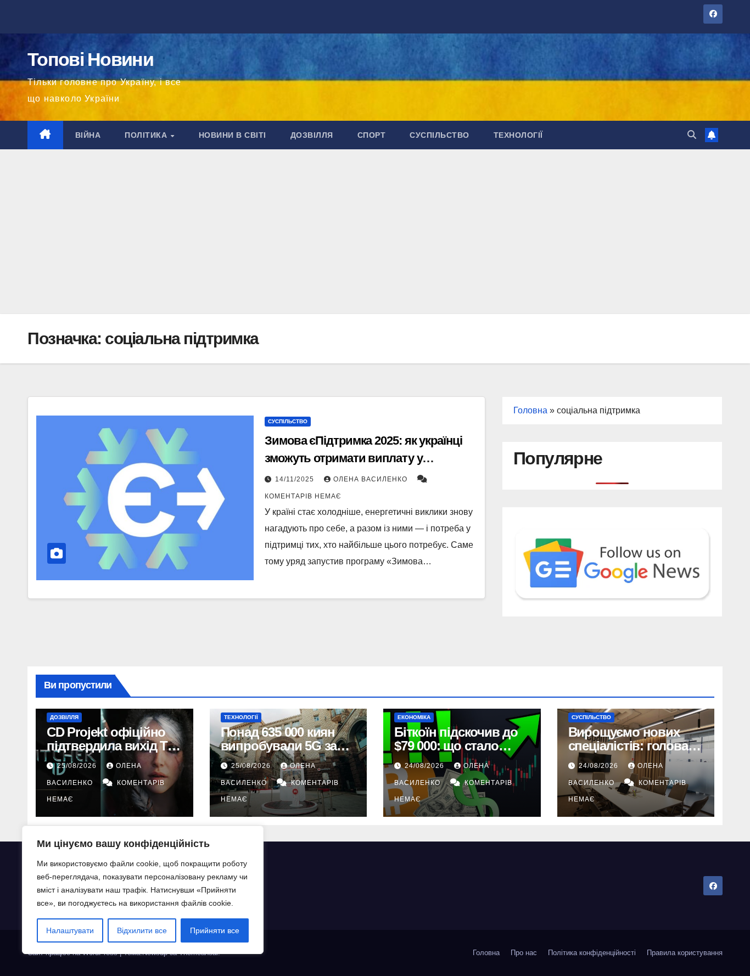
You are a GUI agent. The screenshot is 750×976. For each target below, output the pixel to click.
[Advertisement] (375, 231)
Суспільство (439, 135)
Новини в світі (232, 135)
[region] (143, 890)
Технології (518, 135)
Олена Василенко (371, 479)
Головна (530, 410)
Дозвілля (311, 135)
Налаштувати (70, 930)
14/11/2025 (295, 479)
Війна (88, 135)
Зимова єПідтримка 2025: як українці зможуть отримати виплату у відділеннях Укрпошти (363, 458)
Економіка (414, 717)
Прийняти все (214, 930)
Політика (147, 135)
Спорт (371, 135)
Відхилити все (142, 930)
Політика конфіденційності (592, 953)
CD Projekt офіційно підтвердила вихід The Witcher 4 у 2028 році (114, 746)
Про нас (524, 953)
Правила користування (685, 953)
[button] (691, 134)
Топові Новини (90, 59)
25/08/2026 (78, 766)
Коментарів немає (303, 496)
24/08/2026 (425, 766)
